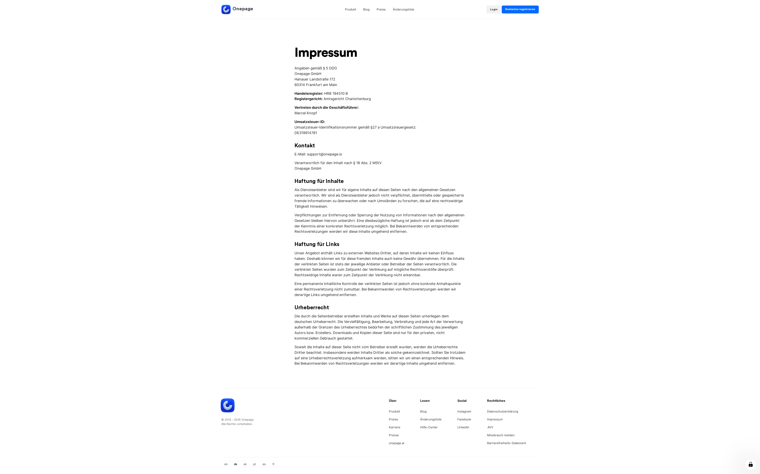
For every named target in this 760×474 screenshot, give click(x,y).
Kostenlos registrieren (520, 9)
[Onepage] (226, 9)
